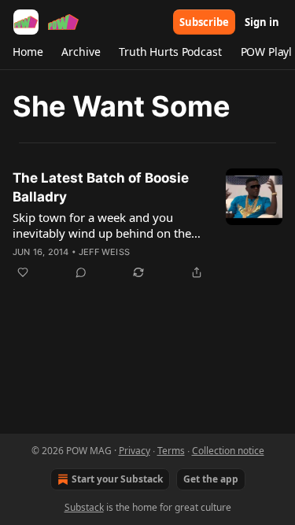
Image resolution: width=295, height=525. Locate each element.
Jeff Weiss (104, 251)
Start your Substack (117, 479)
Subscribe (204, 22)
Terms (171, 450)
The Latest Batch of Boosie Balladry (101, 187)
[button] (27, 52)
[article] (147, 225)
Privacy (134, 450)
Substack (84, 507)
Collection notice (228, 450)
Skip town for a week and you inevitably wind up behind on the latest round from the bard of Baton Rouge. (109, 225)
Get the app (210, 479)
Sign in (262, 22)
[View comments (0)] (81, 272)
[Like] (23, 272)
